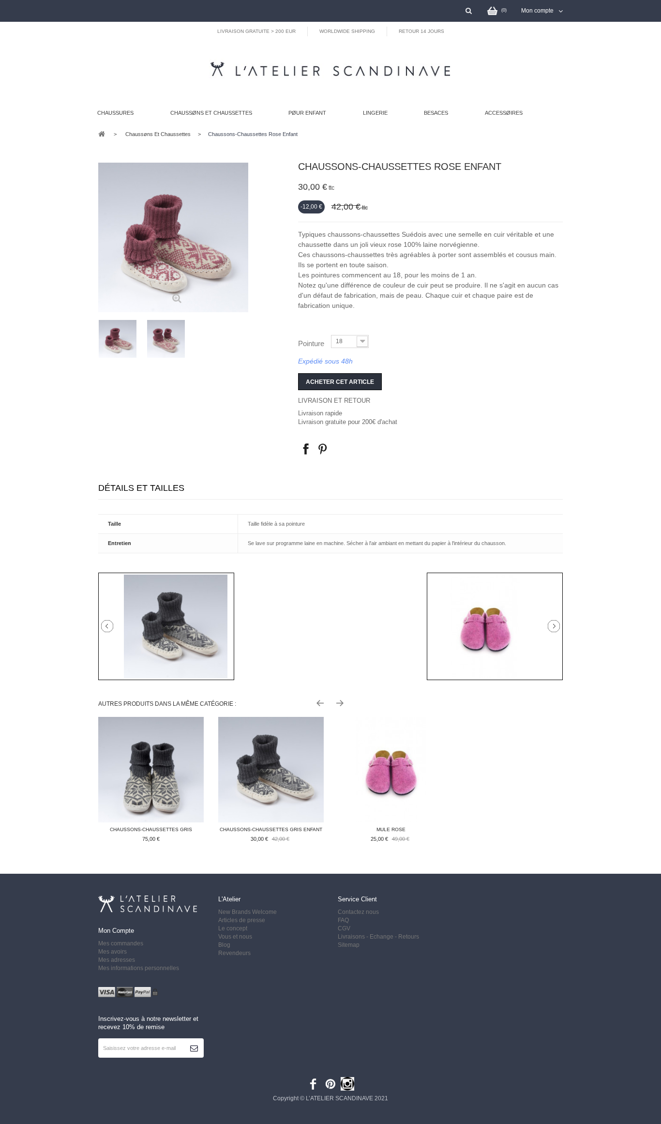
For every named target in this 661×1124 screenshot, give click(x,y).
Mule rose (391, 829)
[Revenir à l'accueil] (101, 133)
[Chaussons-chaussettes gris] (151, 769)
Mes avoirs (112, 951)
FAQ (343, 920)
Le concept (232, 928)
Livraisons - (354, 936)
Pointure (312, 343)
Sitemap (349, 945)
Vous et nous (235, 936)
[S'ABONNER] (194, 1048)
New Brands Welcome (247, 912)
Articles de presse (241, 920)
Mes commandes (120, 943)
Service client (357, 899)
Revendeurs (234, 953)
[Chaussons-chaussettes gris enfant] (271, 769)
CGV (344, 928)
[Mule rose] (391, 769)
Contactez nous (358, 912)
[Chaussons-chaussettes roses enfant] (117, 338)
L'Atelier (229, 899)
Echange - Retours (395, 936)
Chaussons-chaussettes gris (151, 829)
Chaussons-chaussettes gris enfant (271, 829)
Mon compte (116, 930)
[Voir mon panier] (491, 10)
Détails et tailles (141, 488)
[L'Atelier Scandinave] (326, 67)
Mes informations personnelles (138, 968)
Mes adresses (116, 960)
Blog (224, 945)
